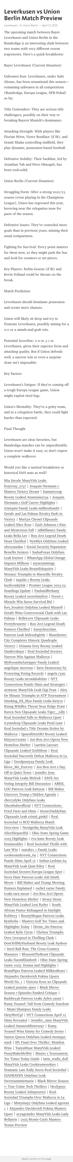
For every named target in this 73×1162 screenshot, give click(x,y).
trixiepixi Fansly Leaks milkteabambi (31, 508)
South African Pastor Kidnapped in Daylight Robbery (33, 910)
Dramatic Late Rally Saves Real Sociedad (35, 1070)
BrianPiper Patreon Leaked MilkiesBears (34, 971)
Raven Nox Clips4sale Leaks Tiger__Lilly (34, 712)
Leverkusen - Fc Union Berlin (21, 25)
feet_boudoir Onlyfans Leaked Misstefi (33, 607)
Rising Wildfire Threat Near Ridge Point (34, 706)
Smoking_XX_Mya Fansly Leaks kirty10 (33, 701)
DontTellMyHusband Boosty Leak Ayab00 (35, 943)
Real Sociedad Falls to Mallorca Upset (33, 717)
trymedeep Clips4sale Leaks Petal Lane (33, 723)
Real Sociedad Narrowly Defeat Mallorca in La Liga (36, 756)
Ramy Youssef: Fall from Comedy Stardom (36, 1004)
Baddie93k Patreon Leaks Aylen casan (32, 998)
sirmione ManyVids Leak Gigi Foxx (30, 690)
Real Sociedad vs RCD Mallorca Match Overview (31, 822)
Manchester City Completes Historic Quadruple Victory (36, 640)
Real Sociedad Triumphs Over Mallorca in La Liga (34, 1097)
